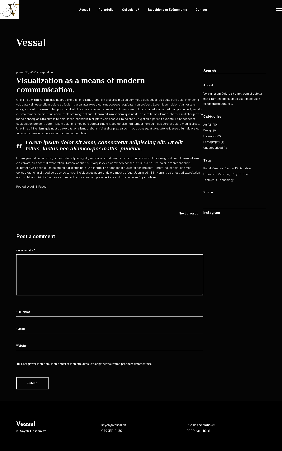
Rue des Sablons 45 (200, 425)
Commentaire (25, 250)
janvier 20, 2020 (26, 72)
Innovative (209, 174)
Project (236, 174)
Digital (239, 168)
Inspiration (46, 72)
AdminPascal (38, 186)
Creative (217, 168)
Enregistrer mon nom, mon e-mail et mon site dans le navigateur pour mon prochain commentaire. (86, 364)
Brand (207, 168)
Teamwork (210, 180)
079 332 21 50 (111, 431)
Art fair (207, 124)
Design (207, 130)
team (246, 174)
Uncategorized (213, 147)
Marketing (224, 174)
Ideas (248, 168)
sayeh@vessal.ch (113, 425)
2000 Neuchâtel (198, 431)
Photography (211, 142)
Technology (225, 180)
